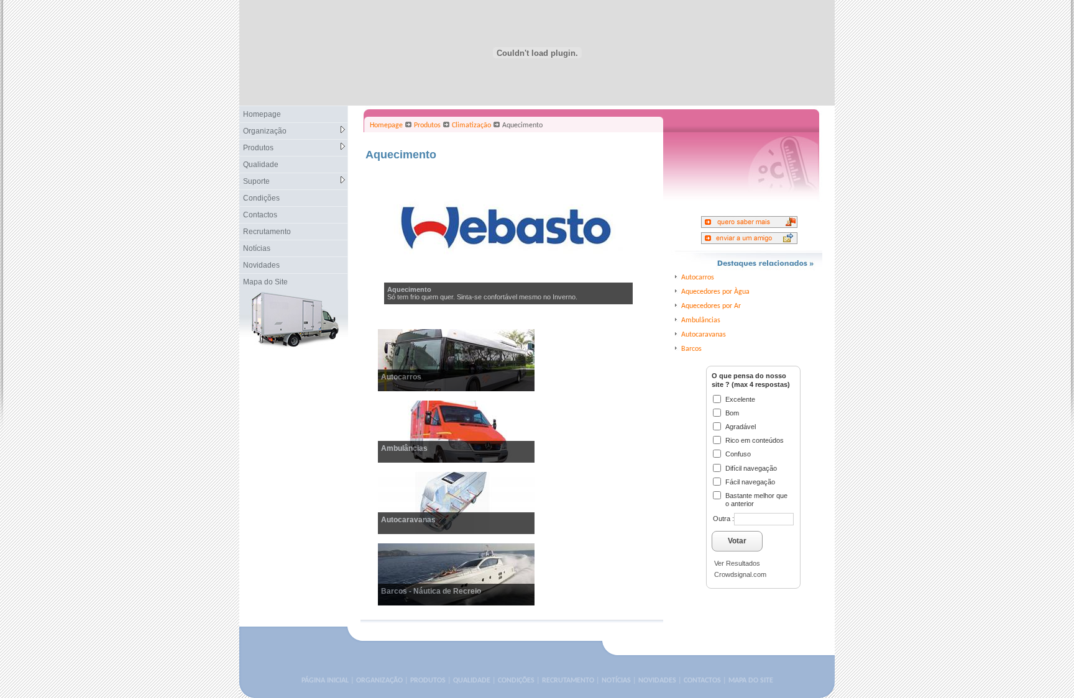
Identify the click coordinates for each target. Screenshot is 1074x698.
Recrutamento (267, 231)
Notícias (256, 248)
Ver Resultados (737, 563)
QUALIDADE (471, 680)
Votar (737, 541)
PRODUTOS (428, 680)
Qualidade (260, 164)
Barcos (691, 349)
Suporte (256, 181)
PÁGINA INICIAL (325, 680)
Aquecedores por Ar (711, 306)
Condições (261, 198)
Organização (265, 131)
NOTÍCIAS (616, 680)
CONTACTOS (702, 680)
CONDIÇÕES (516, 680)
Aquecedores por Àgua (715, 292)
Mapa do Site (265, 282)
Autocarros (401, 377)
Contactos (260, 215)
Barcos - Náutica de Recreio (431, 591)
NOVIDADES (657, 680)
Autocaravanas (408, 519)
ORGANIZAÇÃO (379, 680)
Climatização (471, 125)
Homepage (262, 114)
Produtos (258, 147)
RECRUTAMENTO (568, 680)
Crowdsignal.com (740, 574)
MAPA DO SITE (750, 680)
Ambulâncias (404, 448)
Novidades (261, 265)
